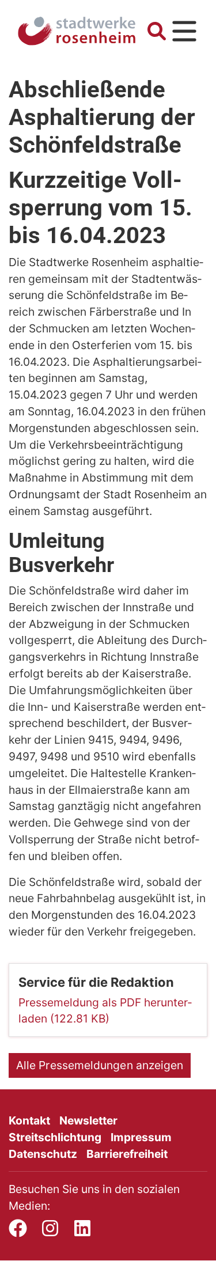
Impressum (141, 1137)
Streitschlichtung (55, 1137)
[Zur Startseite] (76, 31)
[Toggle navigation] (184, 31)
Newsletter (88, 1120)
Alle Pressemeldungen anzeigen (99, 1065)
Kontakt (29, 1120)
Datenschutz (43, 1154)
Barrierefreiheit (127, 1154)
